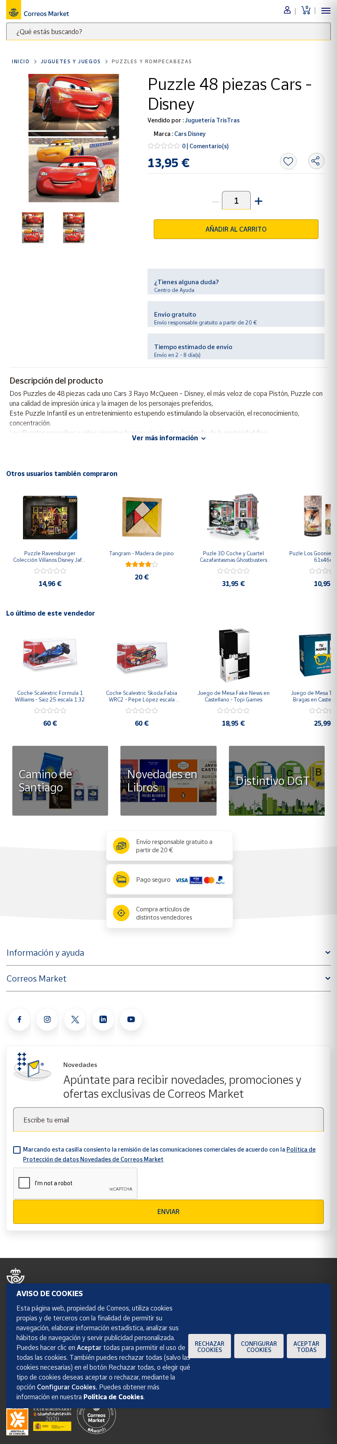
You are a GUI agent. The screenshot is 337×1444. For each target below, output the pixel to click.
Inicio (21, 61)
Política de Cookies (113, 1397)
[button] (258, 200)
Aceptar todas (306, 1346)
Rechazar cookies (209, 1346)
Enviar (168, 1211)
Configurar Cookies (259, 1346)
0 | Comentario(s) (205, 146)
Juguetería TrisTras (212, 120)
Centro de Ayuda (174, 290)
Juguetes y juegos (71, 61)
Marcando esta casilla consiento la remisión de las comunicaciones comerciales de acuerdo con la (169, 1154)
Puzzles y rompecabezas (152, 61)
